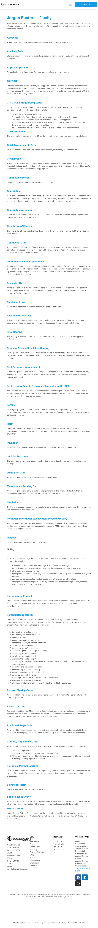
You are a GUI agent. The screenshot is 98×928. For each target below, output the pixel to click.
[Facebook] (78, 877)
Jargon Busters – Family (82, 869)
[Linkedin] (85, 877)
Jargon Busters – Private (82, 857)
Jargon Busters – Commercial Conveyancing (82, 863)
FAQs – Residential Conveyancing (81, 843)
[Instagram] (78, 883)
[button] (70, 4)
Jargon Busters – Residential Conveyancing (82, 851)
